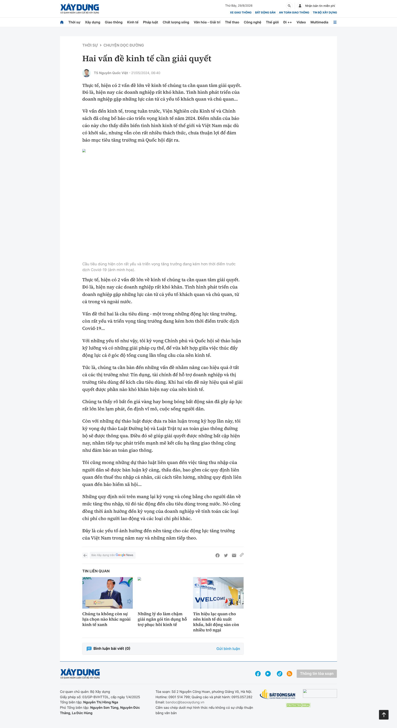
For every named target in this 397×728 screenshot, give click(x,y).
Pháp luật (150, 22)
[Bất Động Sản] (277, 694)
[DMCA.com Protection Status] (298, 705)
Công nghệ (252, 22)
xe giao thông (240, 12)
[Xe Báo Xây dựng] (320, 693)
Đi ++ (287, 22)
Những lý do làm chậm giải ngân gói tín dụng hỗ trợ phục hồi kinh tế (162, 619)
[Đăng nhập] (300, 6)
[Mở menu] (335, 22)
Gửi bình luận (228, 649)
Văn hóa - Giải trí (207, 22)
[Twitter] (225, 555)
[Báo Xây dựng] (79, 8)
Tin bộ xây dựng (325, 12)
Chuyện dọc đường (123, 45)
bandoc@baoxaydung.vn (185, 702)
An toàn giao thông (294, 12)
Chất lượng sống (176, 22)
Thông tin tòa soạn (317, 674)
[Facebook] (217, 555)
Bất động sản (265, 12)
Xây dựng (92, 22)
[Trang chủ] (62, 22)
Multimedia (319, 22)
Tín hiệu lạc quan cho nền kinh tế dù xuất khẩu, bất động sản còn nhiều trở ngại (216, 622)
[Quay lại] (85, 555)
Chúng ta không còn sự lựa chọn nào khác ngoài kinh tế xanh (106, 619)
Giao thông (113, 22)
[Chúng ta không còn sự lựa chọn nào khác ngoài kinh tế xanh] (107, 593)
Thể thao (232, 22)
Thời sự (74, 22)
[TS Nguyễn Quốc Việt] (86, 73)
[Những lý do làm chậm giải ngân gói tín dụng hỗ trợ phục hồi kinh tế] (163, 593)
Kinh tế (133, 22)
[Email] (234, 555)
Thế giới (272, 22)
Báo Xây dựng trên (103, 555)
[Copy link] (242, 555)
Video (301, 22)
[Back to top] (384, 715)
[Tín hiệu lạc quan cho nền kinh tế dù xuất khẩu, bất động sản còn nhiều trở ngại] (218, 593)
